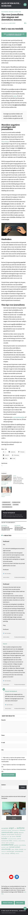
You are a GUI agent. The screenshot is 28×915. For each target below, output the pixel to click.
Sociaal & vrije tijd (15, 11)
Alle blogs (4, 11)
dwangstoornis (18, 834)
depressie (21, 832)
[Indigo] (19, 479)
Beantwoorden (20, 577)
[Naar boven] (25, 908)
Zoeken (3, 784)
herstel (18, 836)
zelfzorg (12, 853)
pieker (15, 96)
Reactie (3, 720)
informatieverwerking (12, 838)
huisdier (4, 838)
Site (2, 749)
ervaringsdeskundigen (18, 417)
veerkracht (3, 851)
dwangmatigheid (10, 834)
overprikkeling (22, 845)
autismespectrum (15, 830)
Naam (3, 735)
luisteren (15, 504)
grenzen (14, 836)
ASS (15, 828)
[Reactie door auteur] (4, 689)
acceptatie (4, 828)
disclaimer (19, 902)
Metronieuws (5, 141)
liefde (10, 840)
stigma (12, 849)
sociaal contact (14, 847)
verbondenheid (19, 851)
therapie (21, 849)
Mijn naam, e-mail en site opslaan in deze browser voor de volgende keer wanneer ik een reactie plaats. (13, 759)
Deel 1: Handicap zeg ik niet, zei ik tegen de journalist (14, 34)
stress (16, 849)
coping (15, 832)
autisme (20, 828)
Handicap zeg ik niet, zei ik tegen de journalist (6, 483)
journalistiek (16, 502)
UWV (25, 849)
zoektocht (17, 853)
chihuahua (22, 830)
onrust (7, 842)
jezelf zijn (19, 838)
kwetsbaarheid (6, 504)
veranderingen (10, 851)
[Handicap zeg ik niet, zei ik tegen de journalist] (6, 478)
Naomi (5, 644)
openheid (16, 845)
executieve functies (5, 836)
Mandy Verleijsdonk (9, 513)
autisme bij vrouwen (6, 830)
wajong (2, 853)
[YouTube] (11, 877)
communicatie (6, 502)
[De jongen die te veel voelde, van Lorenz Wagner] (6, 490)
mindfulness (15, 840)
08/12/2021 (12, 23)
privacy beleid (7, 902)
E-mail (3, 742)
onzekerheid (7, 845)
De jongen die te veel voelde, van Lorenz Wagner (6, 495)
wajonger (7, 853)
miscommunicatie (7, 506)
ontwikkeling (11, 842)
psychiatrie (3, 847)
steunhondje (6, 849)
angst (11, 828)
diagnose (3, 834)
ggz (10, 836)
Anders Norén (12, 912)
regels (7, 847)
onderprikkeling (21, 840)
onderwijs (3, 842)
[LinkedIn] (17, 877)
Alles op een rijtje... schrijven (16, 910)
